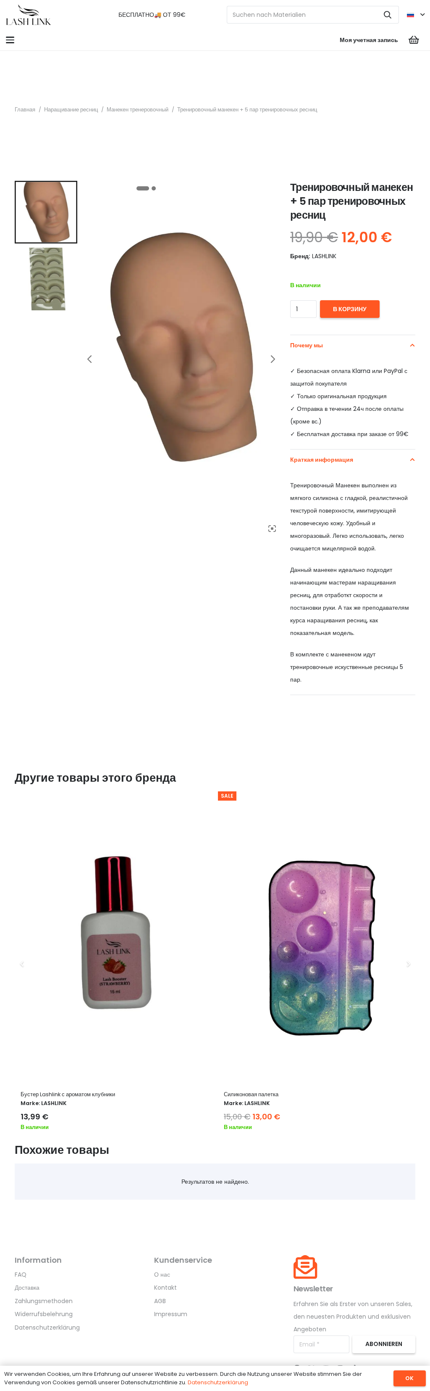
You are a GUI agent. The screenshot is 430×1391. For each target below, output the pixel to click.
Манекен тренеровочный (137, 109)
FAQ (20, 1274)
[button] (415, 15)
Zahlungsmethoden (44, 1301)
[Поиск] (387, 14)
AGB (160, 1301)
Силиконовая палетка (251, 1094)
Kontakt (165, 1287)
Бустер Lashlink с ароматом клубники (68, 1094)
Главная (25, 109)
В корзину (350, 309)
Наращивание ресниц (71, 109)
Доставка (27, 1287)
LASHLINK (54, 1103)
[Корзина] (414, 39)
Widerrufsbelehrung (44, 1314)
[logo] (28, 14)
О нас (162, 1274)
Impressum (170, 1314)
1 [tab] (142, 188)
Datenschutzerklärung (47, 1327)
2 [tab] (154, 188)
